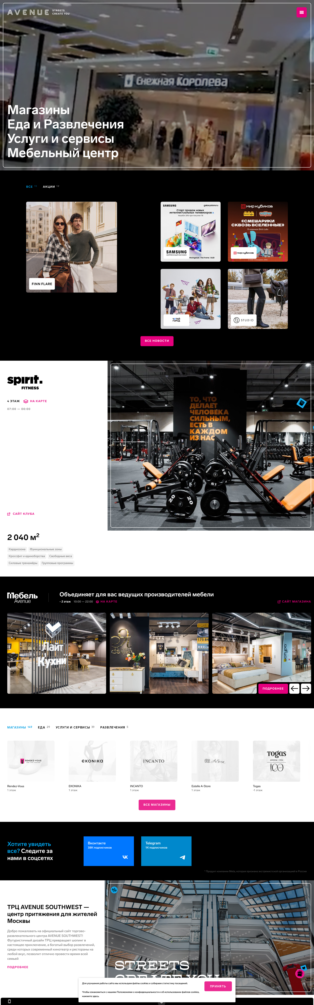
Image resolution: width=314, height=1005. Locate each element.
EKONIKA (75, 786)
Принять (218, 986)
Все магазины (156, 805)
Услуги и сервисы (60, 138)
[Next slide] (306, 689)
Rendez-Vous (15, 786)
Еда (18, 124)
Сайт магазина (296, 601)
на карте (38, 401)
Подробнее (18, 967)
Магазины (38, 110)
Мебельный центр (63, 153)
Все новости (157, 341)
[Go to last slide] (294, 689)
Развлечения (84, 124)
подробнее (273, 688)
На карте (108, 601)
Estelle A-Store (201, 786)
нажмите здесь (90, 996)
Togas (257, 786)
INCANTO (136, 786)
